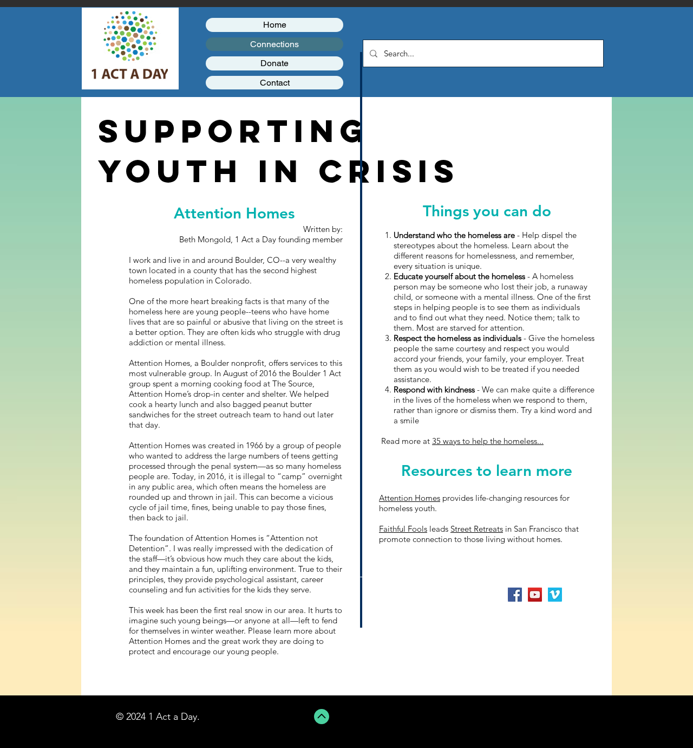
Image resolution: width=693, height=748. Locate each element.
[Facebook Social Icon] (515, 595)
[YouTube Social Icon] (535, 595)
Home (274, 25)
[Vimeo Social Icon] (555, 595)
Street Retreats (476, 529)
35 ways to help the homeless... (488, 441)
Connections (274, 44)
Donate (274, 63)
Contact (275, 83)
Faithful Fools (403, 529)
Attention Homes (409, 498)
